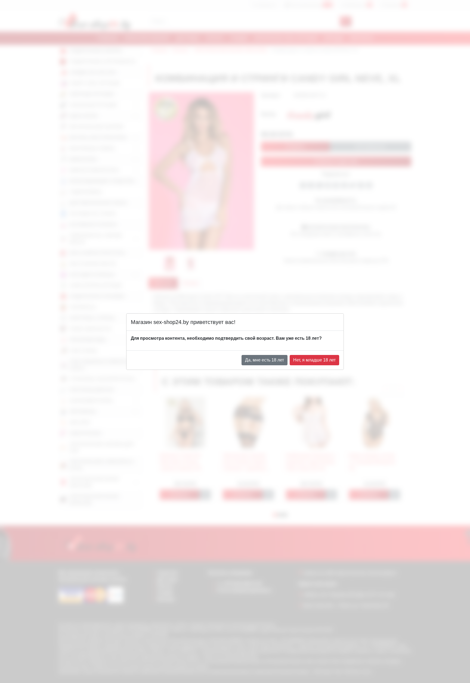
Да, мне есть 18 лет (264, 360)
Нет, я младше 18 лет (314, 360)
